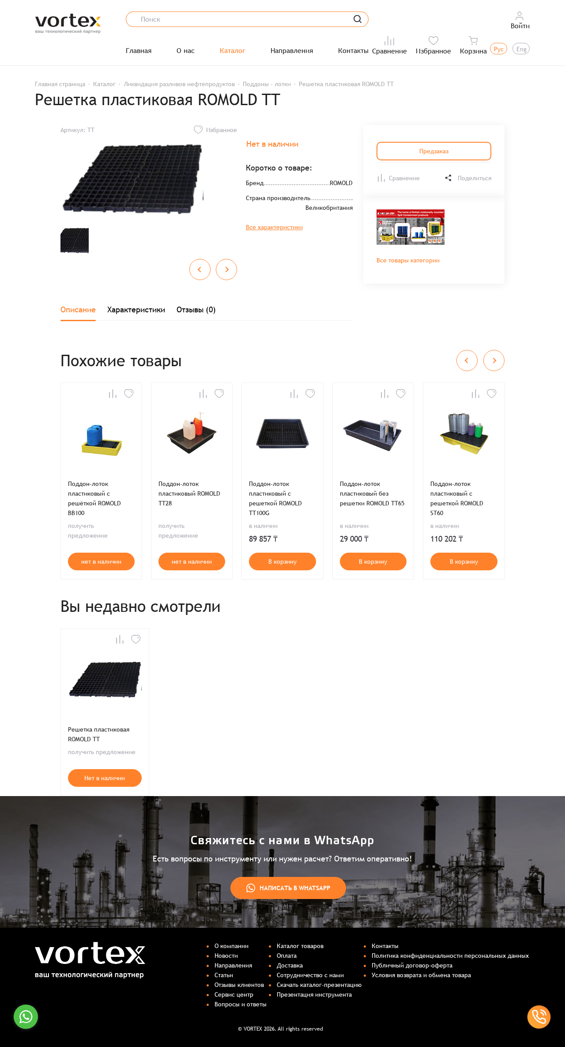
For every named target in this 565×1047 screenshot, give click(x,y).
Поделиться (474, 178)
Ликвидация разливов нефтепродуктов (179, 83)
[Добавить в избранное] (129, 393)
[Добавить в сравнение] (112, 393)
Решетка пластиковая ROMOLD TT (98, 734)
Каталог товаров (300, 945)
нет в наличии (101, 561)
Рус (499, 49)
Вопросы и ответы (241, 1004)
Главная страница (60, 83)
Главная (138, 50)
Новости (226, 955)
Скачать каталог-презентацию (319, 984)
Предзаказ (433, 151)
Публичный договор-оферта (412, 965)
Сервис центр (234, 994)
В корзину (282, 561)
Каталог (232, 50)
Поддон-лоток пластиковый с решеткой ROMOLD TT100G (275, 498)
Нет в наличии (104, 777)
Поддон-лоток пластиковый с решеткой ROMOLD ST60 (456, 498)
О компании (232, 945)
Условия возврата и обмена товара (421, 975)
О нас (186, 50)
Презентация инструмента (314, 994)
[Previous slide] (200, 269)
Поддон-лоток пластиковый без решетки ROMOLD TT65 (372, 493)
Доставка (290, 965)
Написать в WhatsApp (295, 887)
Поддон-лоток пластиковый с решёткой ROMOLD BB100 (94, 498)
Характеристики (136, 309)
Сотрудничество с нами (310, 975)
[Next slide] (226, 269)
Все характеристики (274, 227)
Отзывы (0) (196, 309)
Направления (292, 50)
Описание (78, 309)
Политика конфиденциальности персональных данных (450, 955)
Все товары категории (408, 260)
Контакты (353, 50)
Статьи (224, 975)
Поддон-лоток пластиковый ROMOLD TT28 (189, 493)
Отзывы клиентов (239, 984)
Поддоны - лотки (267, 83)
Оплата (287, 955)
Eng (521, 49)
